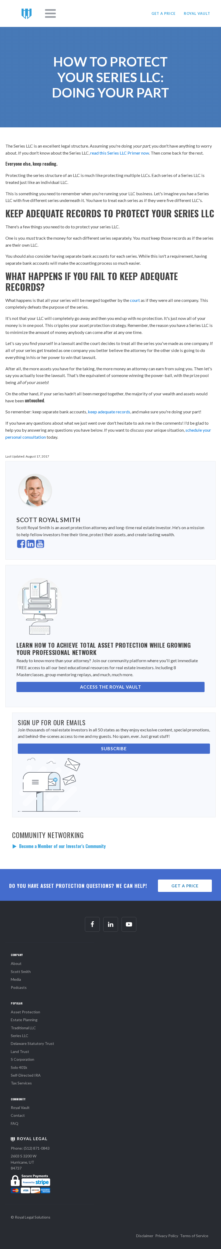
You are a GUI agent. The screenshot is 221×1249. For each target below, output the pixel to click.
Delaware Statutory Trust (32, 1043)
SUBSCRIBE (114, 748)
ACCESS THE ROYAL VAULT (110, 686)
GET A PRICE (163, 13)
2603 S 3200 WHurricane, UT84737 (23, 1162)
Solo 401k (19, 1067)
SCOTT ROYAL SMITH (48, 520)
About (16, 963)
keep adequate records (109, 411)
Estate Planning (24, 1019)
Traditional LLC (23, 1027)
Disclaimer (144, 1235)
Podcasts (19, 987)
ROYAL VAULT (197, 13)
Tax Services (21, 1083)
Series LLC (19, 1035)
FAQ (14, 1123)
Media (16, 979)
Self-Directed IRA (26, 1075)
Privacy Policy (166, 1235)
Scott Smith (21, 971)
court (135, 300)
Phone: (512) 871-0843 (30, 1148)
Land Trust (20, 1051)
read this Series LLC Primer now (119, 152)
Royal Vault (20, 1107)
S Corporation (22, 1059)
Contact (18, 1115)
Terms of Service (194, 1235)
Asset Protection (25, 1012)
